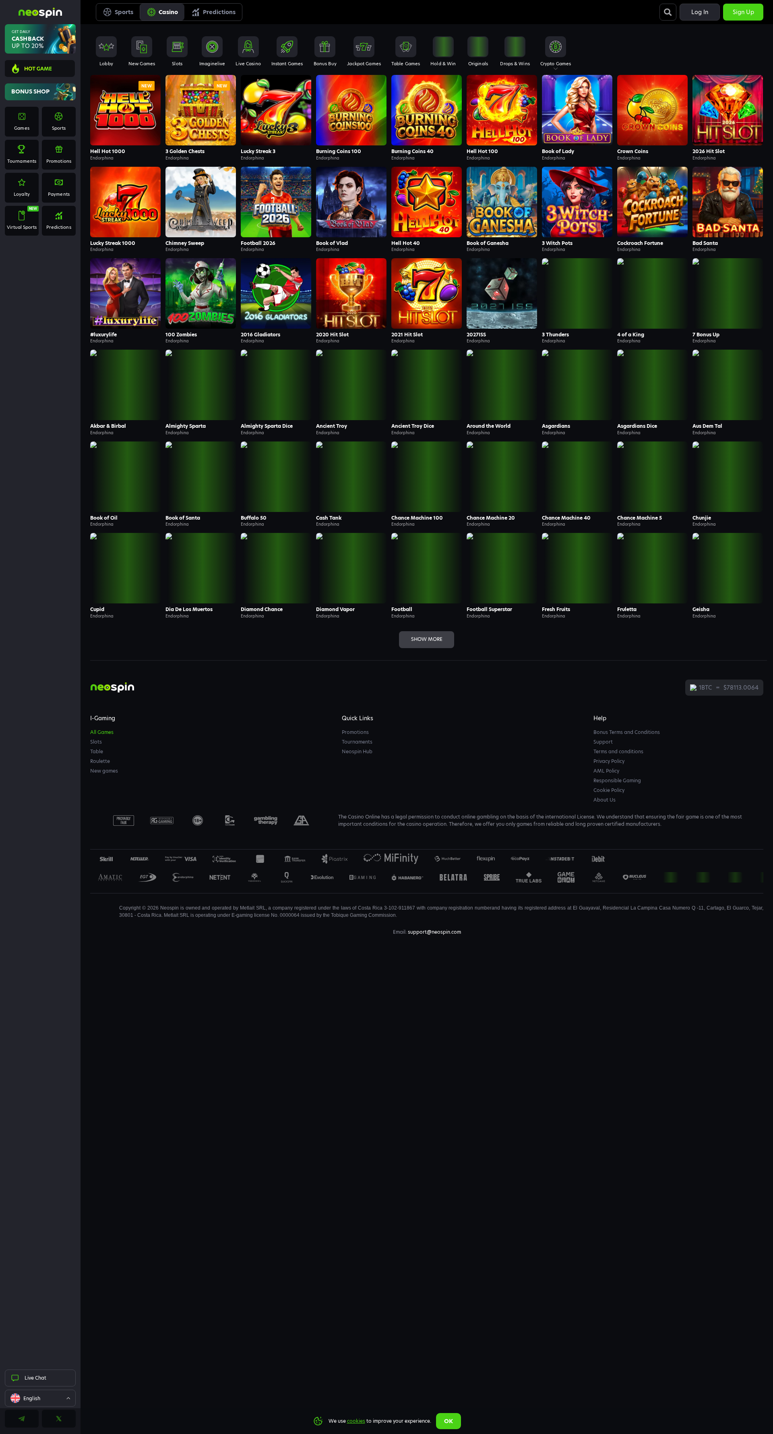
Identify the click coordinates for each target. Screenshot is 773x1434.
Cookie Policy (608, 790)
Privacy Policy (608, 761)
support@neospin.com (434, 931)
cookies (356, 1420)
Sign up (743, 12)
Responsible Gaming (617, 780)
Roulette (100, 761)
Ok (448, 1421)
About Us (604, 799)
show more (426, 639)
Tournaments (357, 741)
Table (96, 751)
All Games (102, 732)
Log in (699, 12)
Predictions (219, 12)
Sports (124, 12)
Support (603, 741)
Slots (96, 741)
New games (104, 770)
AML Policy (606, 770)
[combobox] (40, 1398)
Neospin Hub (357, 751)
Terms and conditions (618, 751)
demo (125, 126)
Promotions (355, 732)
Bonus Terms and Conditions (626, 732)
